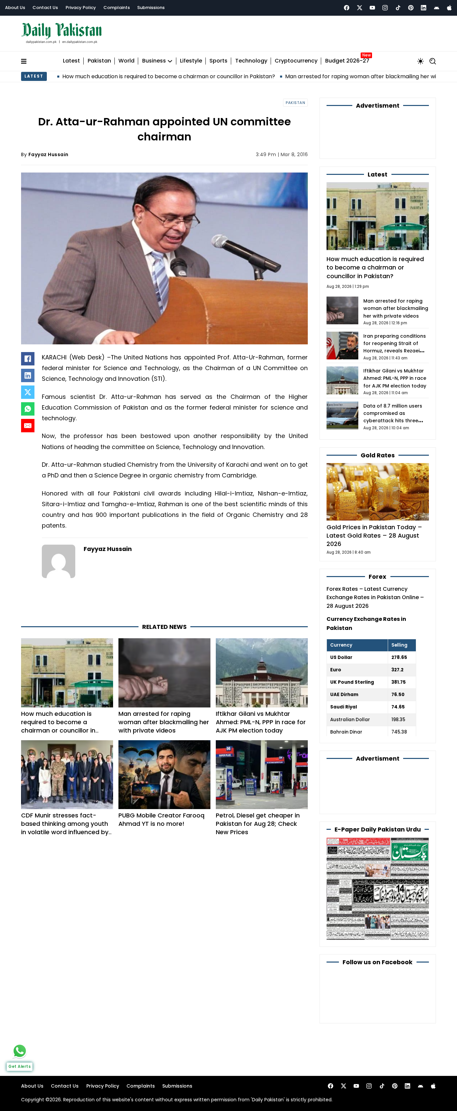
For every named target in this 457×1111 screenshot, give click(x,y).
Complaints (116, 7)
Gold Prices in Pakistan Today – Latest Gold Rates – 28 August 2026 (374, 535)
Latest (71, 61)
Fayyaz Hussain (48, 154)
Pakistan (99, 61)
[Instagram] (385, 7)
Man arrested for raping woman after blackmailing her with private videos (327, 76)
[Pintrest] (411, 7)
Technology (251, 61)
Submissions (151, 7)
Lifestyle (191, 61)
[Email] (27, 425)
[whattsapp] (19, 1050)
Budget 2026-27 (347, 61)
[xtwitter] (359, 7)
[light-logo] (63, 33)
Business (154, 61)
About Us (15, 7)
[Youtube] (372, 7)
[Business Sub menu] (170, 61)
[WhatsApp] (27, 409)
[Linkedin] (423, 7)
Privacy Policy (81, 7)
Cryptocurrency (296, 61)
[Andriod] (436, 7)
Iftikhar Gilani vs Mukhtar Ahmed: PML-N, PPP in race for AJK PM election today (261, 722)
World (126, 61)
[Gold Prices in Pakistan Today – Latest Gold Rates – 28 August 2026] (378, 491)
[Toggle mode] (421, 61)
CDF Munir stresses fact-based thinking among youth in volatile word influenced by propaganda (64, 828)
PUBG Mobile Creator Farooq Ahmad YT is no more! (161, 819)
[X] (27, 392)
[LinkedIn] (27, 375)
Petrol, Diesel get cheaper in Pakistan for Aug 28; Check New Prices (258, 823)
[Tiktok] (398, 7)
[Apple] (449, 7)
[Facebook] (346, 7)
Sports (218, 61)
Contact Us (45, 7)
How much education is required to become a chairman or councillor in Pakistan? (113, 76)
